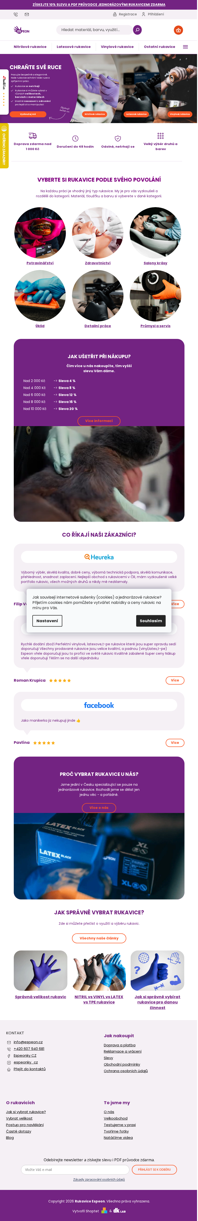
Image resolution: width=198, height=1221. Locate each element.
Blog (10, 1137)
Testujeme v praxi (120, 1124)
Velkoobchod (115, 1118)
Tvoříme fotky (116, 1131)
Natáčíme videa (118, 1137)
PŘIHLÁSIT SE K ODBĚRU (154, 1170)
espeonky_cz (26, 1062)
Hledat (137, 30)
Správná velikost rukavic (40, 997)
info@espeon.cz (28, 1041)
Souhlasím (151, 620)
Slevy (108, 1058)
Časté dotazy (18, 1131)
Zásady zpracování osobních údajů (99, 1179)
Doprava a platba (119, 1045)
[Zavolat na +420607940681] (19, 14)
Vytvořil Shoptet (85, 1211)
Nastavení (47, 620)
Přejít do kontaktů (30, 1068)
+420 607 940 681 (29, 1048)
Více (175, 603)
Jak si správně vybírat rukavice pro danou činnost (157, 1002)
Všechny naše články (99, 938)
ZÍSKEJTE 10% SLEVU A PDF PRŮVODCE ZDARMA (99, 4)
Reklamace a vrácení (122, 1051)
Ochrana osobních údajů (126, 1071)
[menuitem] (30, 47)
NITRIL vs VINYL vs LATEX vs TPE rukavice (99, 999)
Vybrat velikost (19, 1118)
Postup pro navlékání (25, 1124)
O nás (109, 1111)
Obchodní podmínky (122, 1064)
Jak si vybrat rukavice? (26, 1111)
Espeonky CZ (25, 1055)
